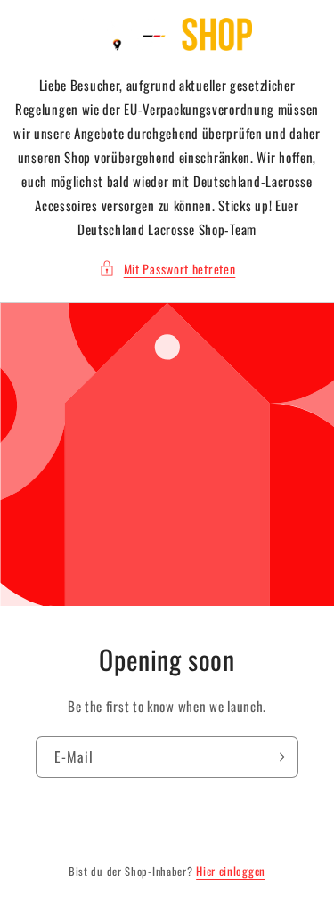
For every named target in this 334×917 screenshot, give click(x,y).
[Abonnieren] (277, 757)
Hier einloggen (230, 871)
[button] (167, 269)
